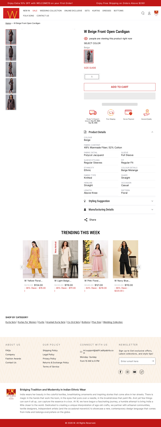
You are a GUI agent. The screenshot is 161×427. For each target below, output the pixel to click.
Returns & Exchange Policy (56, 362)
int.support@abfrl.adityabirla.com (98, 351)
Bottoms (86, 322)
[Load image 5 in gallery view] (11, 102)
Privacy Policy (49, 358)
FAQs (8, 350)
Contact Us (11, 362)
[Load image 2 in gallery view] (11, 53)
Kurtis (41, 322)
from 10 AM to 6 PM (89, 361)
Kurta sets (11, 322)
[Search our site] (143, 13)
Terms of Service (51, 366)
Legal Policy (49, 354)
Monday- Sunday (88, 357)
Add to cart (120, 87)
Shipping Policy (50, 350)
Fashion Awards (13, 358)
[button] (119, 96)
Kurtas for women (27, 322)
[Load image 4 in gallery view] (11, 85)
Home (8, 23)
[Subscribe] (153, 361)
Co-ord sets (73, 322)
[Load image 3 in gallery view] (11, 69)
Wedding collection (113, 322)
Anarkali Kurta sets (55, 322)
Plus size (96, 322)
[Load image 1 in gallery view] (11, 37)
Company (10, 354)
